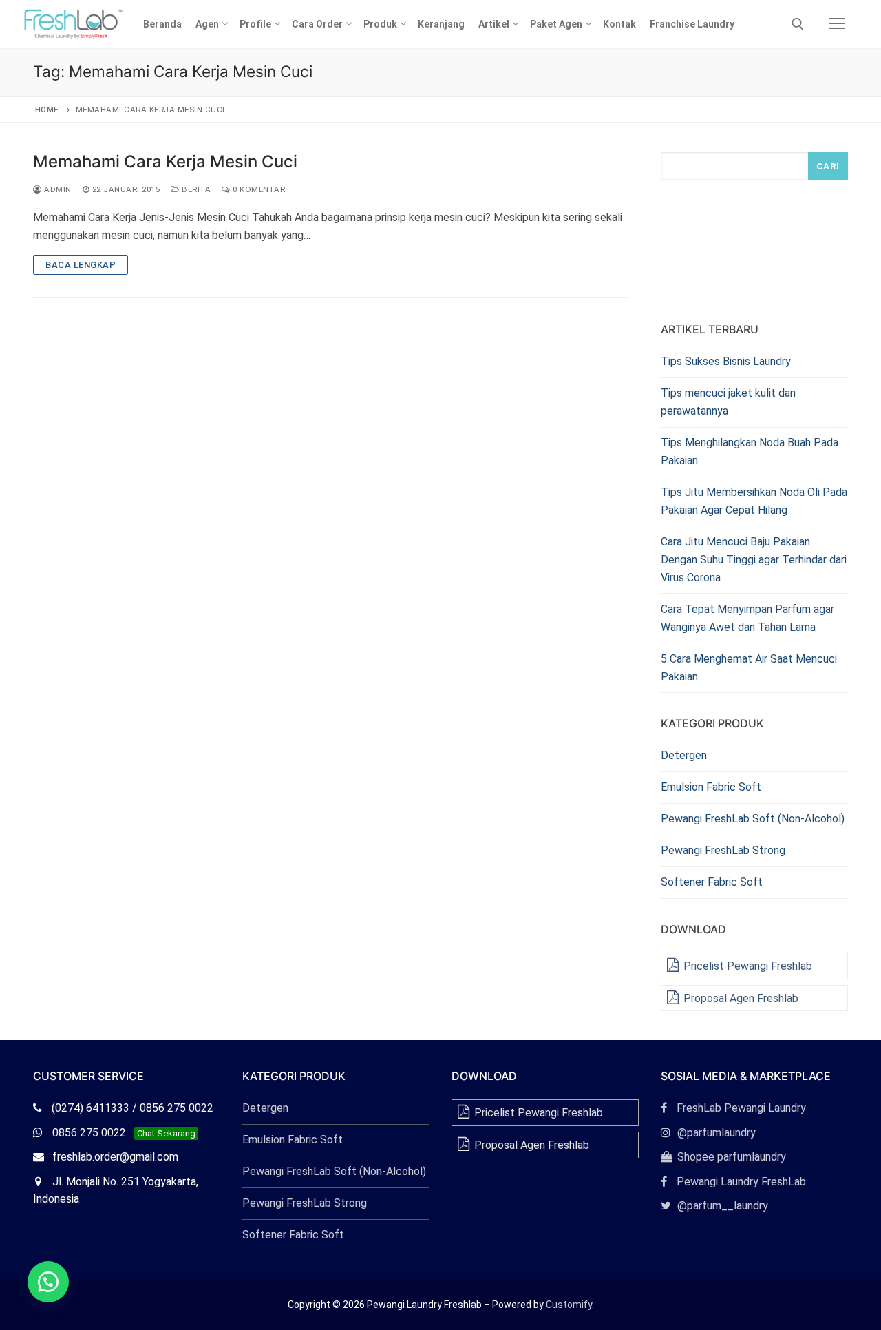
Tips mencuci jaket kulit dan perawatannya (728, 401)
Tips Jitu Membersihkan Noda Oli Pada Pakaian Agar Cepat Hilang (754, 501)
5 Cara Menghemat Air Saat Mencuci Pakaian (749, 667)
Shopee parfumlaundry (723, 1156)
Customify (569, 1304)
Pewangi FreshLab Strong (723, 850)
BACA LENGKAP (80, 265)
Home (47, 109)
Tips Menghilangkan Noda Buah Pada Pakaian (749, 451)
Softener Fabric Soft (712, 882)
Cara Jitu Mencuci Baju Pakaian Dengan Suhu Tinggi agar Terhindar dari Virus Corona (754, 559)
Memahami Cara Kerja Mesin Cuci (165, 162)
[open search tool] (798, 24)
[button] (48, 1281)
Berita (195, 189)
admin (57, 189)
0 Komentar (258, 189)
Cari (828, 166)
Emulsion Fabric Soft (711, 786)
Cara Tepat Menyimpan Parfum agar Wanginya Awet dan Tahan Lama (747, 618)
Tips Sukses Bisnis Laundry (726, 361)
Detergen (684, 755)
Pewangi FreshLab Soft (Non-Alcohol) (753, 818)
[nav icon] (837, 24)
